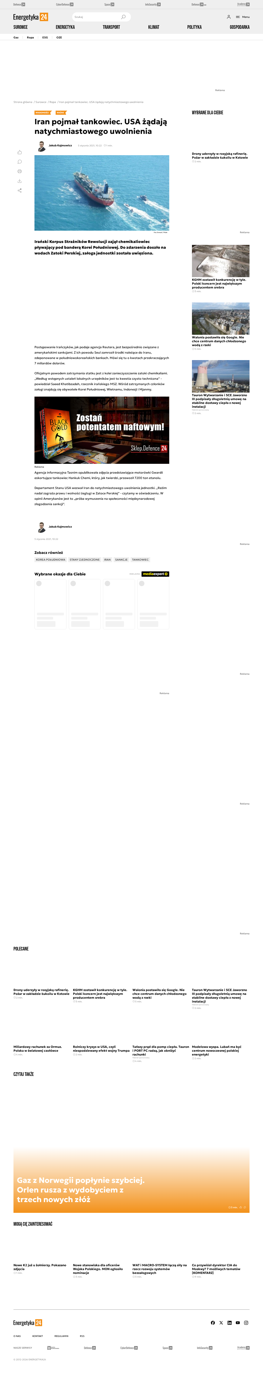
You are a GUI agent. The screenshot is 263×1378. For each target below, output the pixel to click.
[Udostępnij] (19, 190)
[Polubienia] (19, 152)
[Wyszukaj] (123, 17)
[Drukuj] (19, 171)
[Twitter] (221, 1322)
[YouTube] (237, 1322)
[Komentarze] (19, 161)
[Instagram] (246, 1322)
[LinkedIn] (229, 1322)
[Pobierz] (19, 181)
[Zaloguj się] (228, 17)
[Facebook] (212, 1322)
